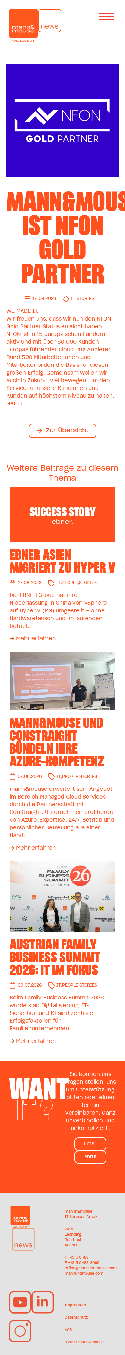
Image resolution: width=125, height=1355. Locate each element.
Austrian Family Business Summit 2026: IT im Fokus (55, 957)
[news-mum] (23, 1230)
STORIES (85, 299)
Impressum (75, 1305)
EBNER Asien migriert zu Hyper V (62, 561)
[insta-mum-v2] (20, 1322)
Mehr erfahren (36, 638)
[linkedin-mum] (42, 1293)
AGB (68, 1330)
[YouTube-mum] (20, 1293)
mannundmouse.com (84, 1273)
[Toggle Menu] (107, 16)
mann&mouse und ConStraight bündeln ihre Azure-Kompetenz (57, 742)
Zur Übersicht (67, 431)
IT (73, 299)
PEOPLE (70, 583)
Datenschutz (76, 1317)
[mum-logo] (20, 1208)
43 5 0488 (79, 1257)
